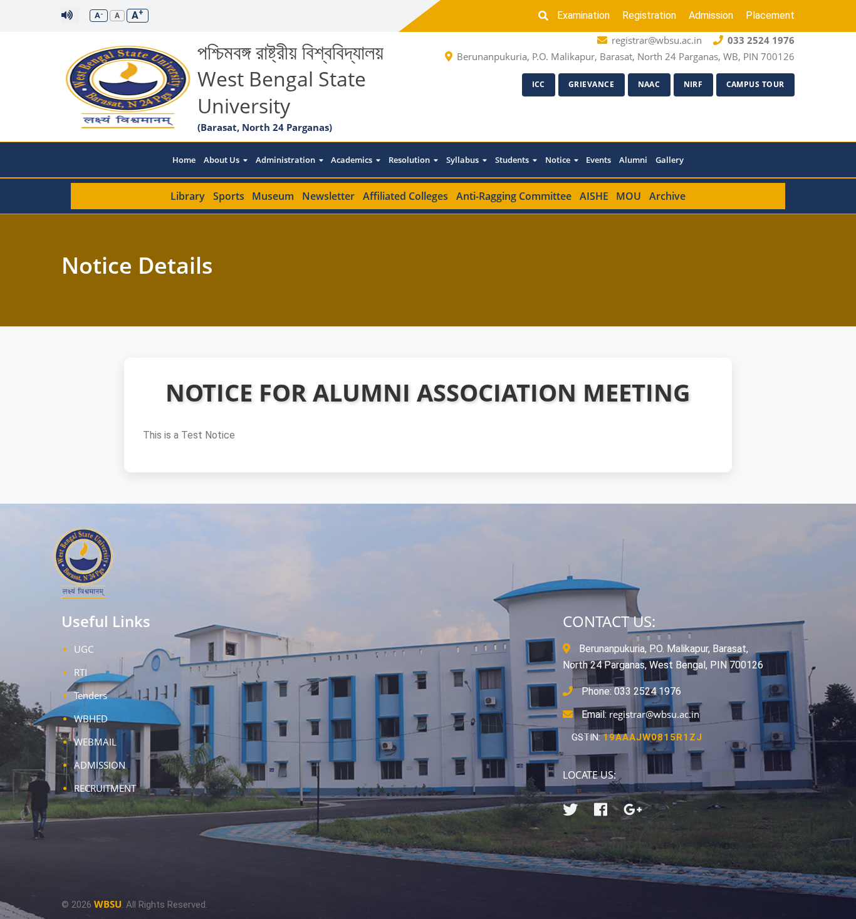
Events (598, 159)
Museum (273, 196)
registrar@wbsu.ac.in (654, 714)
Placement (770, 15)
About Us (222, 159)
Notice (558, 159)
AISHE (594, 196)
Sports (228, 196)
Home (184, 159)
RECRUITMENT (105, 788)
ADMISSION (99, 765)
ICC (539, 84)
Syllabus (463, 159)
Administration (286, 159)
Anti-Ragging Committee (514, 196)
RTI (80, 672)
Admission (711, 15)
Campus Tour (755, 84)
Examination (583, 15)
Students (513, 159)
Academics (352, 159)
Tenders (90, 695)
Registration (649, 15)
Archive (667, 196)
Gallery (669, 159)
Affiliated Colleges (405, 196)
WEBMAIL (95, 741)
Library (187, 196)
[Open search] (546, 16)
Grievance (591, 84)
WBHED (91, 718)
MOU (628, 196)
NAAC (649, 84)
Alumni (633, 159)
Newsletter (328, 196)
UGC (83, 649)
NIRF (693, 84)
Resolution (410, 159)
